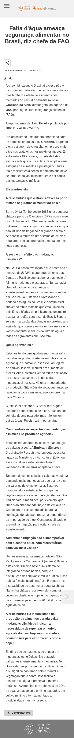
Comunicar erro (18, 712)
